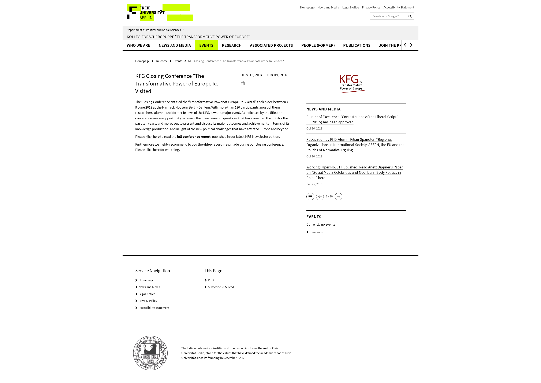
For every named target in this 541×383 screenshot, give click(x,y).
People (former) (318, 45)
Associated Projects (271, 45)
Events (206, 45)
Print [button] (211, 280)
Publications (356, 45)
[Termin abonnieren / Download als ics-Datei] (265, 83)
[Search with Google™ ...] (410, 16)
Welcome (162, 61)
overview (317, 232)
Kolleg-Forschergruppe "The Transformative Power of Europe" (188, 36)
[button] (405, 45)
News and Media (328, 7)
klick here (153, 136)
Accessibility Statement (399, 7)
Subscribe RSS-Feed (221, 287)
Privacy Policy (371, 7)
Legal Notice (350, 7)
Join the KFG (391, 45)
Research (232, 45)
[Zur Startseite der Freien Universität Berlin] (158, 12)
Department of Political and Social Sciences (155, 29)
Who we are (138, 45)
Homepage (307, 7)
